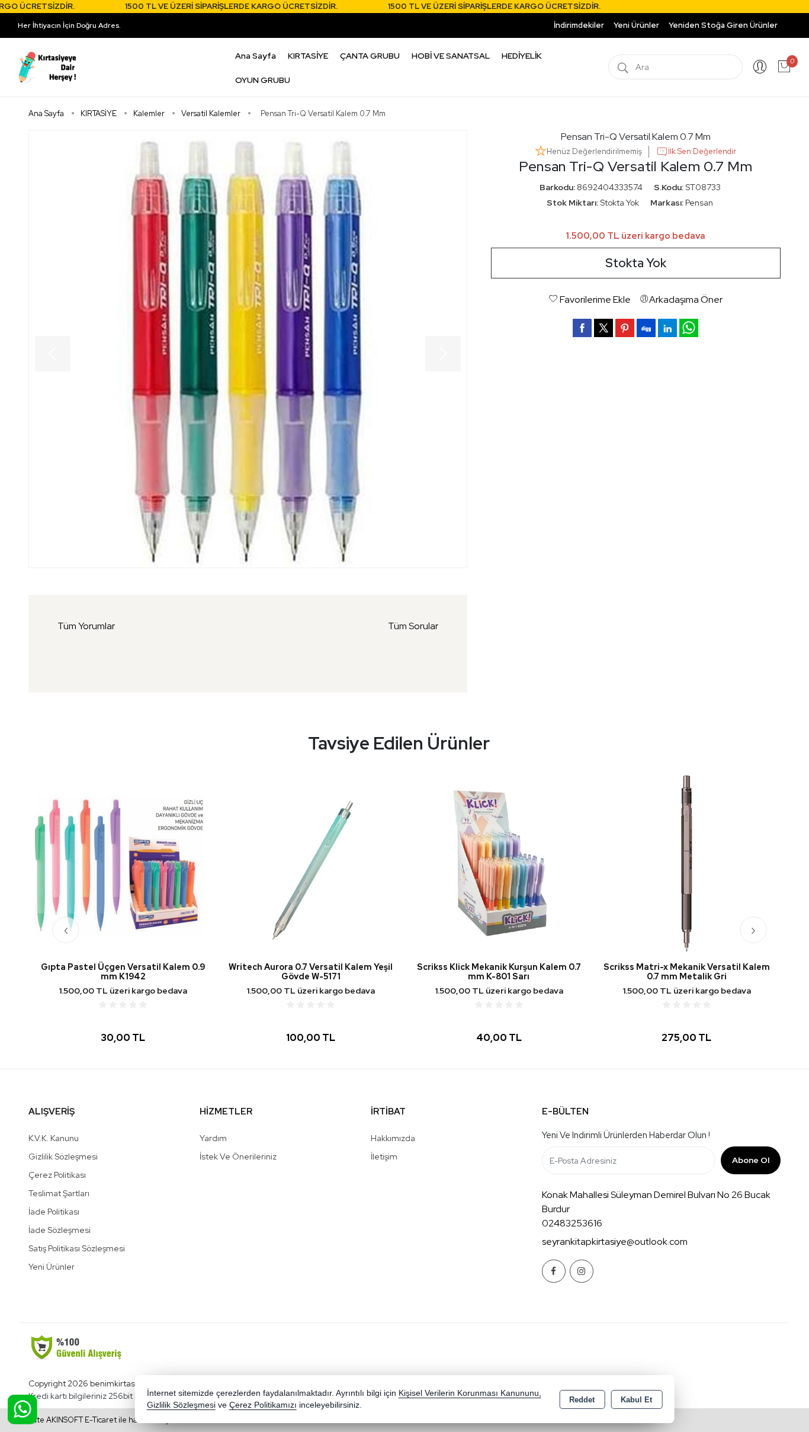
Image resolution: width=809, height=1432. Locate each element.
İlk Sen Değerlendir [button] (702, 151)
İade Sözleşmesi (59, 1230)
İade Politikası (53, 1211)
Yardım (213, 1138)
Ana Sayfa (255, 55)
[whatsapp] (688, 328)
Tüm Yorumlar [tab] (86, 626)
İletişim (384, 1156)
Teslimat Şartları (58, 1193)
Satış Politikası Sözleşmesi (76, 1248)
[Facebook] (554, 1271)
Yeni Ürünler (51, 1266)
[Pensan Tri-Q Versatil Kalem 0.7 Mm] (247, 349)
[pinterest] (624, 327)
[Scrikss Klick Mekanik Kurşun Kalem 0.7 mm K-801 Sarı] (498, 863)
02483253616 (572, 1223)
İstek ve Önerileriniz (238, 1156)
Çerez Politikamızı (263, 1405)
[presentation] (66, 930)
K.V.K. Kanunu (53, 1138)
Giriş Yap (760, 67)
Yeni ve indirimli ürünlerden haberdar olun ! (626, 1135)
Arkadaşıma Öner (686, 299)
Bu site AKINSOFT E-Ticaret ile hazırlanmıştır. (99, 1420)
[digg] (646, 327)
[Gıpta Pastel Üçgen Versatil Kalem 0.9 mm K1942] (123, 863)
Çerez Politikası (57, 1175)
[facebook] (582, 327)
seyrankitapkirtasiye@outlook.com (615, 1241)
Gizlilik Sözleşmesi (63, 1156)
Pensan (699, 202)
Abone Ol (750, 1160)
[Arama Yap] (623, 67)
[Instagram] (581, 1271)
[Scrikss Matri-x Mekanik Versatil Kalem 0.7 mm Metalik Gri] (687, 863)
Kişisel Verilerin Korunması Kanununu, (470, 1393)
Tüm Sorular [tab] (413, 626)
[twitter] (603, 328)
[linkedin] (667, 327)
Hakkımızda (393, 1138)
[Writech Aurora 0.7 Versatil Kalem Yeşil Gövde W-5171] (311, 863)
